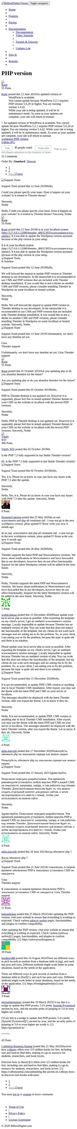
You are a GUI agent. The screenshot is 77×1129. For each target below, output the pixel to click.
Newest (31, 161)
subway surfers (38, 920)
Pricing (13, 22)
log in (16, 1094)
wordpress (7, 138)
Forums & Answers (27, 41)
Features (13, 16)
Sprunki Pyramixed (64, 1005)
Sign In (13, 54)
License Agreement (19, 1119)
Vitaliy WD (8, 449)
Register (13, 61)
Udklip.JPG (8, 142)
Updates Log (23, 48)
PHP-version (21, 138)
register (27, 1094)
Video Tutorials (24, 35)
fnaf (60, 961)
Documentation (24, 32)
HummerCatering (11, 517)
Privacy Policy (17, 1113)
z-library (12, 1049)
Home (12, 9)
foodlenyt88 (8, 958)
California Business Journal (16, 1046)
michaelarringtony (11, 1002)
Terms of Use (16, 1106)
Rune (4, 94)
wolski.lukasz (9, 614)
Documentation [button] (17, 28)
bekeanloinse (8, 914)
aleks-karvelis (9, 750)
